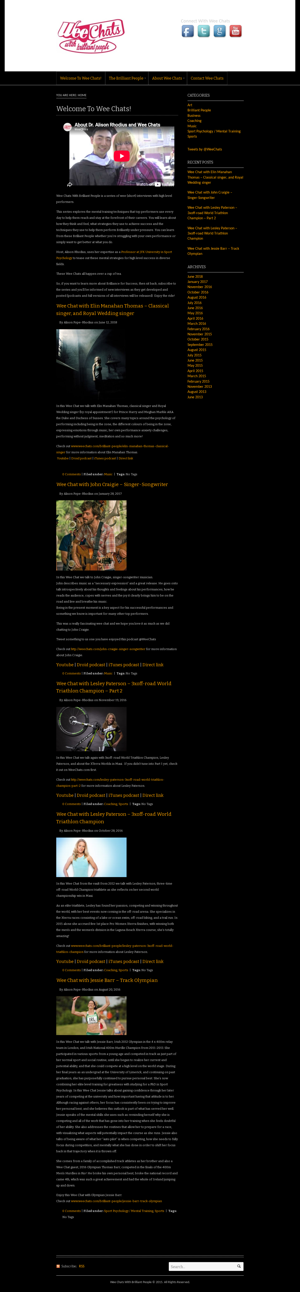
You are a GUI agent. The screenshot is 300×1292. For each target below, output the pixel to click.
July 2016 (195, 303)
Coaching (110, 804)
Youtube (63, 458)
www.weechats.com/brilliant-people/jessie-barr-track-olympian (116, 1201)
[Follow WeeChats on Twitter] (204, 36)
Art (190, 105)
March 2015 (197, 376)
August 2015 (197, 350)
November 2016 (200, 287)
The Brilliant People (124, 79)
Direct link (126, 458)
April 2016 (195, 319)
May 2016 (195, 313)
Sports (123, 804)
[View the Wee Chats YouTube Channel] (236, 36)
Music (108, 474)
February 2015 (199, 382)
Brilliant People (199, 110)
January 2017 (198, 282)
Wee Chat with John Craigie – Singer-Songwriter (112, 484)
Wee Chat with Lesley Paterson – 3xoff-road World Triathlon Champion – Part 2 (212, 213)
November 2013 (200, 387)
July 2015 (195, 355)
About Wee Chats (165, 79)
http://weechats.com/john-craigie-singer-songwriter (108, 649)
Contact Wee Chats (207, 78)
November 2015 (200, 334)
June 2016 (195, 308)
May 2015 (195, 366)
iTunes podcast (105, 458)
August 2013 (197, 392)
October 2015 (198, 339)
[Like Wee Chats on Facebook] (188, 36)
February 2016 (199, 329)
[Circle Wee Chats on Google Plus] (220, 36)
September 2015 (200, 345)
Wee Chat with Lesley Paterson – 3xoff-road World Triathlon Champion (212, 234)
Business (194, 116)
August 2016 (197, 298)
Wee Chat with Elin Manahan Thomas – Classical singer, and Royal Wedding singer (215, 177)
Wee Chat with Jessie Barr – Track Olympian (107, 980)
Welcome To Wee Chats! (80, 78)
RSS (81, 1266)
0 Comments (71, 474)
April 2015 (195, 371)
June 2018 (195, 277)
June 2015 (195, 360)
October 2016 (198, 292)
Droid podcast (81, 458)
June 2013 (195, 397)
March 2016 (197, 324)
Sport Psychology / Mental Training (128, 1211)
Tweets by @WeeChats (205, 149)
